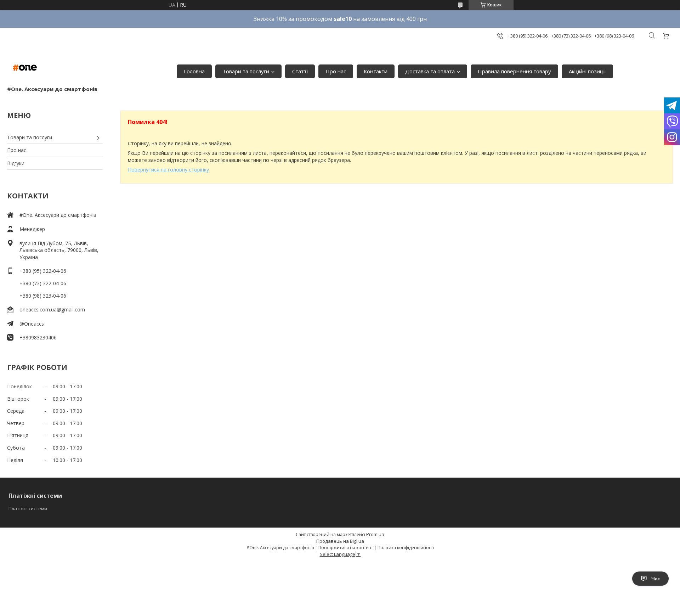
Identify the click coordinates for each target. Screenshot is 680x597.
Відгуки (15, 163)
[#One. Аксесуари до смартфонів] (24, 67)
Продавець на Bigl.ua (340, 541)
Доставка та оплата (430, 71)
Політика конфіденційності (406, 548)
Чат (655, 578)
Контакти (375, 71)
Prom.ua (375, 534)
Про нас (335, 71)
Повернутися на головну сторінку (168, 169)
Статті (300, 71)
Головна (194, 71)
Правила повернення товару (514, 71)
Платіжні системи (27, 508)
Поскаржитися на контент (345, 548)
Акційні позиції (587, 71)
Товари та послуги (245, 71)
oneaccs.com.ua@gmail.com (52, 309)
